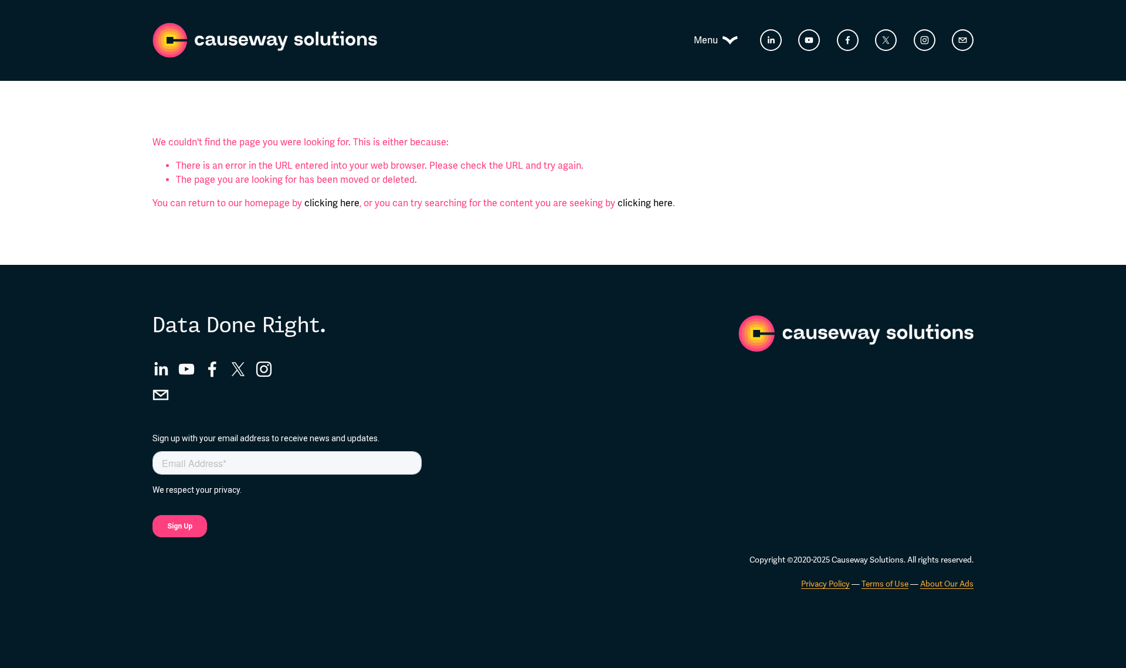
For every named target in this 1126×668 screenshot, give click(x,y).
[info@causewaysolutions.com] (963, 40)
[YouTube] (809, 40)
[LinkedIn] (771, 40)
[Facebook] (848, 40)
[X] (886, 40)
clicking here (331, 203)
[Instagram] (924, 40)
